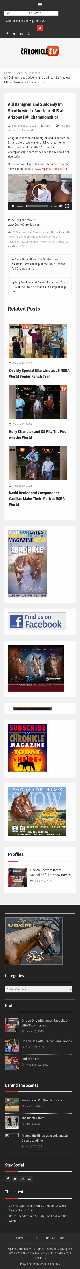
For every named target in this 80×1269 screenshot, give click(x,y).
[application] (40, 192)
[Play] (13, 206)
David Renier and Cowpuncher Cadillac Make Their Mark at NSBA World (37, 498)
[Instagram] (21, 34)
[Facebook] (7, 34)
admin (47, 125)
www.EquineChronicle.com (51, 169)
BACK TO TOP (55, 1238)
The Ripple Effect (33, 1118)
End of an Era (31, 1059)
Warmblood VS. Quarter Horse (42, 1100)
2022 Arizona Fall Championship (30, 232)
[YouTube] (29, 34)
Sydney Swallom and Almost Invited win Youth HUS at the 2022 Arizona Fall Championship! (39, 284)
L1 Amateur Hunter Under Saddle (45, 241)
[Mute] (61, 206)
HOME (20, 1238)
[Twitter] (14, 34)
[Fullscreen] (67, 206)
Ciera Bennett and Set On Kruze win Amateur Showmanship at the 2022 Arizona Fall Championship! (38, 263)
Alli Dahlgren (58, 232)
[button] (40, 192)
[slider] (37, 206)
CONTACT (35, 1238)
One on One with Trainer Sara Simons (47, 1041)
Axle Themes (51, 1263)
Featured (27, 130)
